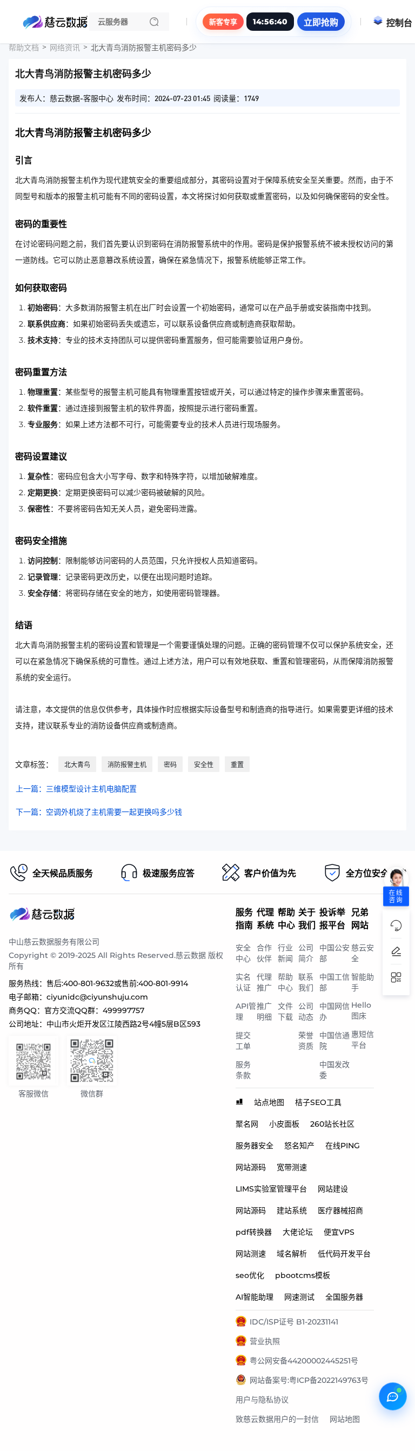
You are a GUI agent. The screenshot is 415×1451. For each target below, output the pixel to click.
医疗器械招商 (340, 1210)
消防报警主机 (127, 765)
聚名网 (247, 1124)
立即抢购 (321, 22)
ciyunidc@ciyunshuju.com (97, 997)
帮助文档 (24, 47)
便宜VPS (339, 1232)
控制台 (399, 23)
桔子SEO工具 (318, 1102)
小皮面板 (284, 1124)
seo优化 (250, 1275)
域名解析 (292, 1254)
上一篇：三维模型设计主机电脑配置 (76, 789)
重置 (237, 765)
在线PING (342, 1145)
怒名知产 (299, 1145)
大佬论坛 (298, 1232)
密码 (170, 765)
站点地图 (269, 1102)
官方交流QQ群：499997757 (94, 1010)
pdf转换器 (254, 1232)
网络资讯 (65, 47)
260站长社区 (332, 1124)
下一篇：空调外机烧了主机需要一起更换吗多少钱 (99, 812)
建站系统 (292, 1210)
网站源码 (251, 1167)
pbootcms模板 (302, 1275)
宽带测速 (292, 1167)
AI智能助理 (254, 1297)
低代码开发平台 (344, 1254)
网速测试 (299, 1297)
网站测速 (251, 1254)
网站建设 (333, 1189)
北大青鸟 (77, 765)
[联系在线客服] (393, 1396)
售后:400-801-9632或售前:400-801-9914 (117, 983)
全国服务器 (344, 1297)
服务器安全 (254, 1145)
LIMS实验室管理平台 (271, 1189)
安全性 (203, 765)
